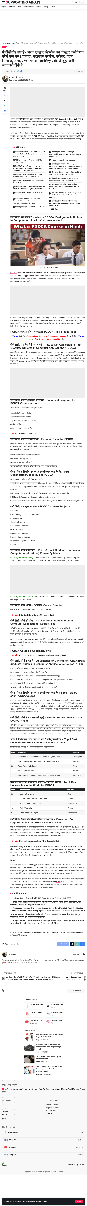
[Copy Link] (18, 71)
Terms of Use (42, 1201)
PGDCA (13, 273)
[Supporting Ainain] (6, 1164)
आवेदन (37, 1062)
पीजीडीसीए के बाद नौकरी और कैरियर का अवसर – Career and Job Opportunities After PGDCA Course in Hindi (64, 203)
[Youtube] (34, 1021)
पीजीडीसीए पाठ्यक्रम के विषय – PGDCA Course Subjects (28, 194)
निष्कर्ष (56, 209)
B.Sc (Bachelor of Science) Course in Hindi (36, 615)
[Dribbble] (54, 1021)
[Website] (78, 954)
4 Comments (77, 990)
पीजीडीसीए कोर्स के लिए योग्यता (18, 935)
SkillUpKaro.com (52, 1110)
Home (4, 43)
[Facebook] (81, 954)
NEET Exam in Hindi (27, 433)
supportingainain (8, 960)
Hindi (58, 882)
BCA (63, 320)
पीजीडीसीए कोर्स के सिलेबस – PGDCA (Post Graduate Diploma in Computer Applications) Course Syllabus (26, 201)
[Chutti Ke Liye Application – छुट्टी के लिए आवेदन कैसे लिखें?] (29, 1059)
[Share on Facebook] (11, 71)
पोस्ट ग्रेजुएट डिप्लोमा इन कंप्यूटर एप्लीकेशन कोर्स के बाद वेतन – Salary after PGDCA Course (65, 173)
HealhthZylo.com (52, 1105)
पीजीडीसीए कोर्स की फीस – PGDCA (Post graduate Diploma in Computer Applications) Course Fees (65, 154)
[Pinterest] (34, 1013)
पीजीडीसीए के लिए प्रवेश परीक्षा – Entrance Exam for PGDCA (28, 182)
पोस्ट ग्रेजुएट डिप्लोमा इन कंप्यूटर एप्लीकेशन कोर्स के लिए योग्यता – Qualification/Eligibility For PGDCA (29, 188)
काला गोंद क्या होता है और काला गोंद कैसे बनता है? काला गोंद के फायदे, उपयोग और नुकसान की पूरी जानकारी (49, 1047)
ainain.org (49, 1113)
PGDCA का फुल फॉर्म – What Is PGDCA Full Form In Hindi (28, 161)
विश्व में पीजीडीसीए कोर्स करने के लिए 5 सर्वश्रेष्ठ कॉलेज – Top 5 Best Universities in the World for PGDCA (65, 195)
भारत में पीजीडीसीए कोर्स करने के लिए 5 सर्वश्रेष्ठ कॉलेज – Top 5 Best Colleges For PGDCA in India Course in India (64, 187)
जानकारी (38, 1052)
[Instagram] (54, 1013)
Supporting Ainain (23, 2)
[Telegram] (43, 1154)
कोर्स (17, 43)
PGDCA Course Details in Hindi (31, 932)
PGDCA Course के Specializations (64, 160)
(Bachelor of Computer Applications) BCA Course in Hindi (42, 655)
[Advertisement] (43, 25)
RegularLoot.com (52, 1108)
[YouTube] (84, 954)
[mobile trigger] (4, 2)
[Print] (21, 71)
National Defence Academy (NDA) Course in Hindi (39, 841)
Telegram (39, 1074)
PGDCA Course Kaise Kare (52, 932)
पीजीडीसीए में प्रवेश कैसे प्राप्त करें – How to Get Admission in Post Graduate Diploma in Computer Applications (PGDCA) (28, 168)
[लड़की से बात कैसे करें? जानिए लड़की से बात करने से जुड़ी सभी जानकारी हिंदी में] (29, 1037)
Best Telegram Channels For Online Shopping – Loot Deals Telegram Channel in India (49, 1069)
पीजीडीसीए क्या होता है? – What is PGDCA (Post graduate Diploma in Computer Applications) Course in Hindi (29, 154)
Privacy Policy (30, 1201)
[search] (72, 2)
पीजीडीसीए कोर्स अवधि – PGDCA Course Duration (30, 207)
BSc (67, 320)
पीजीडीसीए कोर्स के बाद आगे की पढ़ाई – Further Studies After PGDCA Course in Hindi (63, 179)
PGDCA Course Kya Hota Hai (73, 932)
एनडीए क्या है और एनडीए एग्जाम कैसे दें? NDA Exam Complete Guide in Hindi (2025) (42, 898)
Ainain (11, 77)
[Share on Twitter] (14, 71)
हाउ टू (37, 1039)
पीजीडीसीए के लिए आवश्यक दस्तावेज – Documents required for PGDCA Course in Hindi (28, 175)
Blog (8, 43)
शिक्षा (13, 43)
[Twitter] (54, 1006)
